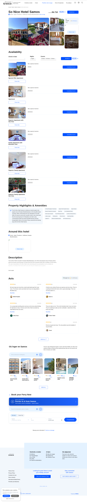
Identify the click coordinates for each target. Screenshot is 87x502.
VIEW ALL (43, 339)
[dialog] (10, 494)
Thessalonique (34, 455)
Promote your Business (13, 481)
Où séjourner (66, 452)
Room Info (17, 81)
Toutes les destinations (36, 460)
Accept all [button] (6, 495)
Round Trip (21, 415)
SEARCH (67, 58)
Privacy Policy (11, 473)
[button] (11, 498)
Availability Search (71, 67)
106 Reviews (74, 20)
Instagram (40, 489)
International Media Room (14, 479)
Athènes (33, 454)
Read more (9, 493)
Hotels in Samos (18, 7)
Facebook (38, 489)
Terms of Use (11, 470)
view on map (42, 14)
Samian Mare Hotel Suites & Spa (25, 380)
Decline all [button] (15, 495)
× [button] (18, 489)
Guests (43, 56)
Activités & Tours (51, 457)
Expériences (50, 455)
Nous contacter (11, 477)
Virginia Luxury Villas (61, 378)
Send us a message (49, 430)
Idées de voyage (51, 454)
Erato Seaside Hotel (13, 379)
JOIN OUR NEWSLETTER (42, 476)
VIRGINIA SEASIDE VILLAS (71, 379)
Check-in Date (12, 56)
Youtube (45, 489)
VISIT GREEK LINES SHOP (69, 476)
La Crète (33, 457)
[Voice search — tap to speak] (37, 354)
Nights (32, 56)
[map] (75, 2)
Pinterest (47, 489)
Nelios (77, 493)
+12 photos (71, 41)
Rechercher (71, 419)
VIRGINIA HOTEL (36, 379)
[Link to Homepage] (8, 5)
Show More (12, 292)
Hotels (13, 7)
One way (14, 415)
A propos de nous (12, 475)
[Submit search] (40, 354)
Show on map (71, 32)
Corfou (32, 458)
